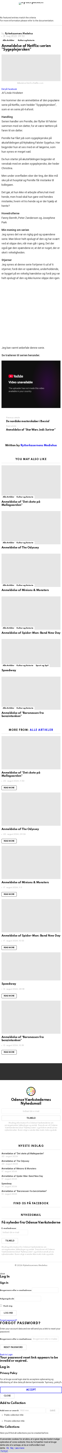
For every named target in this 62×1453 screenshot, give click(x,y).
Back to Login (6, 1354)
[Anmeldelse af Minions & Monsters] (31, 570)
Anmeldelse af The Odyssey (21, 547)
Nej (11, 1448)
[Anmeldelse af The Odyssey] (31, 527)
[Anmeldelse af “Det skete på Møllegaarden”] (31, 482)
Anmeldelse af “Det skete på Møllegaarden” (21, 503)
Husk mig (7, 1306)
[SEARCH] (58, 10)
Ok (7, 1448)
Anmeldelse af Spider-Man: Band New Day (31, 632)
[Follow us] (53, 10)
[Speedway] (31, 653)
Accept (31, 1390)
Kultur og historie (25, 497)
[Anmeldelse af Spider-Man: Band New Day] (31, 613)
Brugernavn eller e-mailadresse (15, 1290)
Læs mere (19, 1448)
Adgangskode (7, 1299)
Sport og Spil (42, 666)
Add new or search (9, 1411)
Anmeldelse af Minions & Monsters (26, 590)
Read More (9, 788)
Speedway (9, 670)
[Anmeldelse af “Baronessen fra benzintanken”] (31, 693)
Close (7, 1396)
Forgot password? (8, 1320)
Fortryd (4, 1451)
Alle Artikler (8, 497)
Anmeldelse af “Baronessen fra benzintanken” (24, 1191)
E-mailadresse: (9, 1228)
